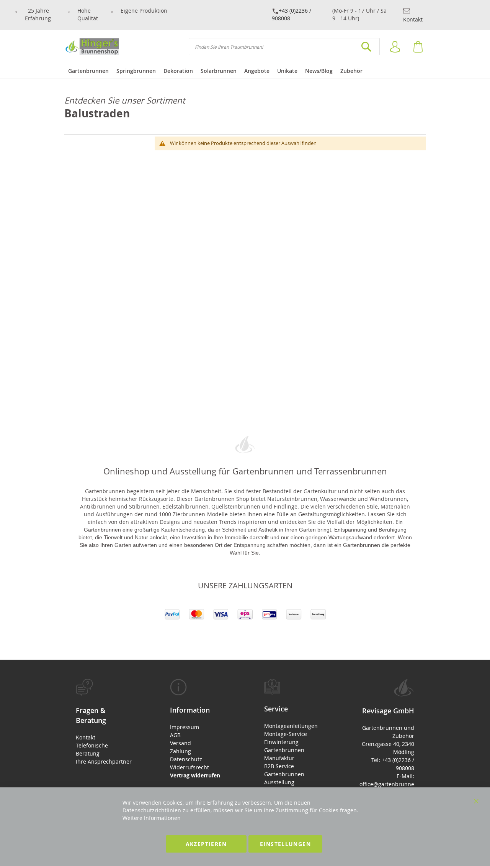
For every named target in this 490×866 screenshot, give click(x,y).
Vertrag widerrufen (195, 775)
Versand (180, 743)
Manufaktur (279, 758)
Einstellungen (285, 844)
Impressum (184, 727)
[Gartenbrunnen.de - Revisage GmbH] (91, 46)
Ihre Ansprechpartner (104, 761)
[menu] (245, 71)
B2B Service (279, 766)
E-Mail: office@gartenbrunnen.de (386, 784)
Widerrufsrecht (189, 767)
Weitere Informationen (151, 818)
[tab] (104, 722)
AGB (175, 735)
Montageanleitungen (291, 725)
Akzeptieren (206, 844)
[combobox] (284, 46)
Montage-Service (285, 734)
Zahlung (180, 751)
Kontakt (413, 19)
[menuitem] (88, 71)
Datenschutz (186, 759)
